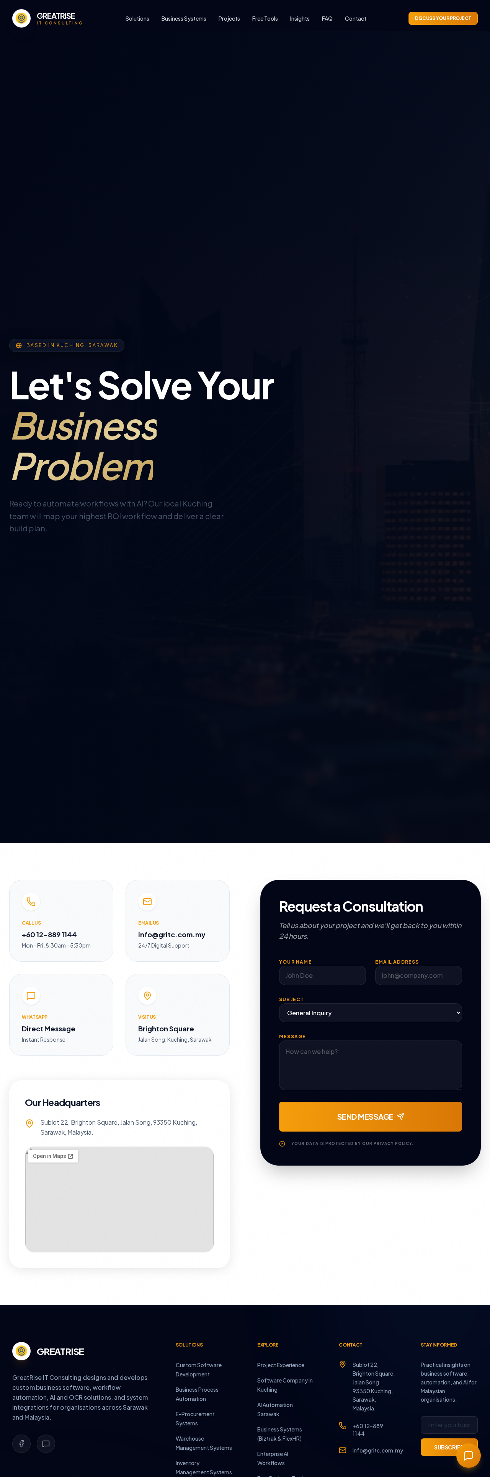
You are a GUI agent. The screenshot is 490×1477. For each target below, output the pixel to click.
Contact (355, 18)
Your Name (295, 962)
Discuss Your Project (443, 18)
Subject (291, 999)
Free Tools (265, 18)
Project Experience (280, 1364)
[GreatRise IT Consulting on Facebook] (21, 1444)
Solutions (137, 18)
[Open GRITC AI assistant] (468, 1455)
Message (292, 1036)
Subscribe (449, 1447)
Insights (300, 18)
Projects (229, 18)
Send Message (365, 1116)
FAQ (327, 18)
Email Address (397, 962)
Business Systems (184, 18)
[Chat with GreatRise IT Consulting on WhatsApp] (46, 1444)
